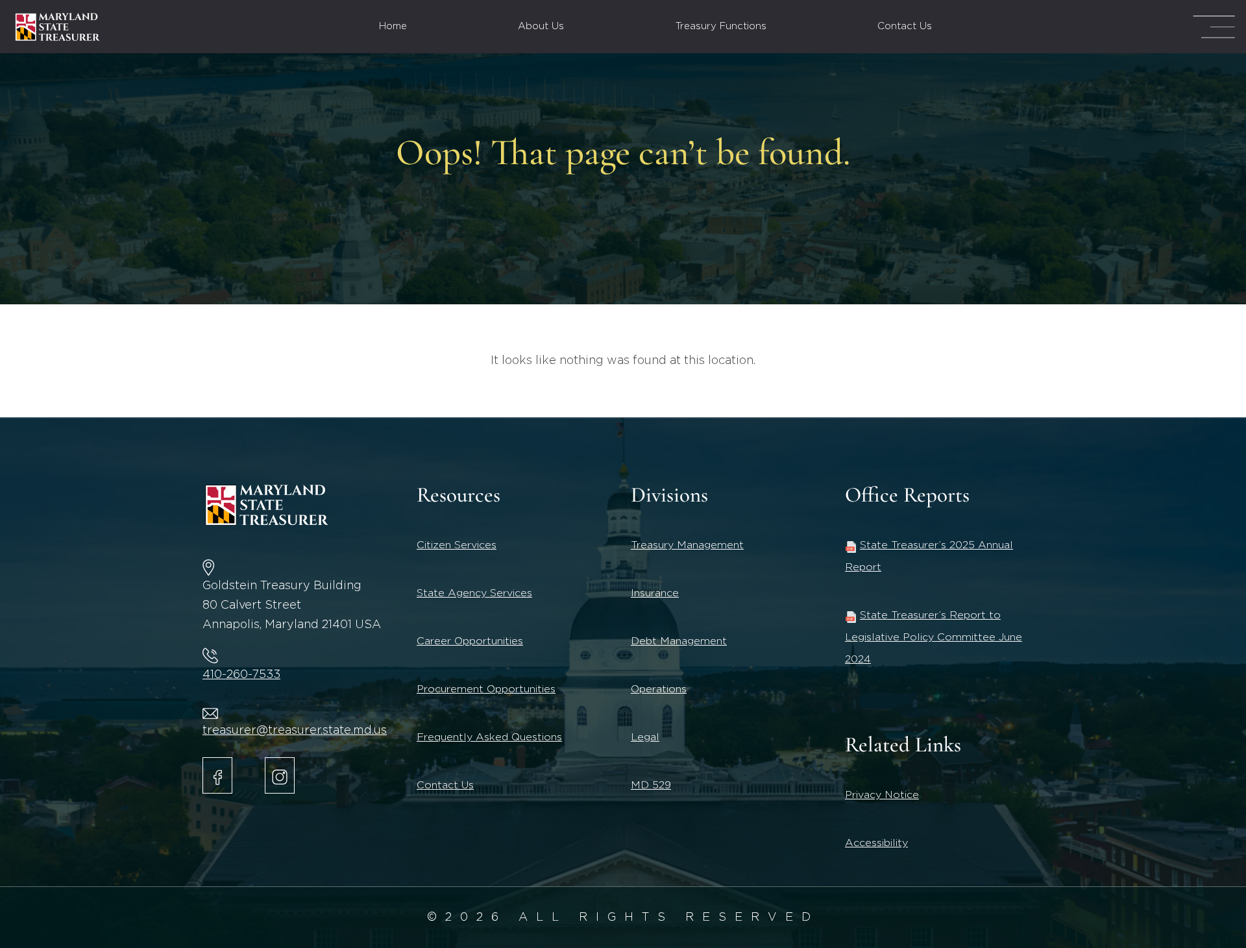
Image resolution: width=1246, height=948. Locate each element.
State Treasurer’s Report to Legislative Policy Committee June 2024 (933, 637)
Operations (659, 689)
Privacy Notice (882, 795)
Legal (645, 737)
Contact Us (904, 26)
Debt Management (679, 641)
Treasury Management (687, 545)
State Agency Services (474, 593)
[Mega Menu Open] (1214, 27)
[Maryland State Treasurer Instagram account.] (280, 775)
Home (393, 26)
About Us (541, 26)
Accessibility (876, 843)
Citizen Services (456, 545)
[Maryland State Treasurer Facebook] (217, 775)
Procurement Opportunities (486, 689)
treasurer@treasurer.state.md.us (294, 730)
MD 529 (651, 785)
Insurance (655, 593)
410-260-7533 (241, 675)
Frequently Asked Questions (489, 737)
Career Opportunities (470, 641)
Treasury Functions (721, 26)
